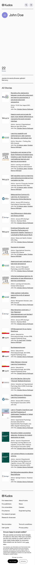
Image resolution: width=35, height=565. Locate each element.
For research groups (8, 514)
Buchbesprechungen (18, 347)
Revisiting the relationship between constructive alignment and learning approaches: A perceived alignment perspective (22, 97)
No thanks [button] (23, 561)
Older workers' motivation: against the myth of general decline (20, 295)
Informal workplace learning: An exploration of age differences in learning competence (22, 278)
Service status (6, 524)
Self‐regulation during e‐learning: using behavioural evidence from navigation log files (22, 178)
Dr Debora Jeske (22, 145)
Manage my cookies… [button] (17, 557)
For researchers (7, 500)
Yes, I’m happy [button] (12, 561)
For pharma (6, 511)
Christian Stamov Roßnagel (25, 109)
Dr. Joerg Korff (21, 340)
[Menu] (31, 5)
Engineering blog (25, 511)
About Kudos (23, 500)
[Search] (26, 5)
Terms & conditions (25, 524)
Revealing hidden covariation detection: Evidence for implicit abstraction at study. (21, 435)
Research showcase (8, 517)
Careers (21, 507)
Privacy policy (23, 528)
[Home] (7, 5)
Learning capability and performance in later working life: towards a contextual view (21, 136)
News (21, 504)
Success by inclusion (18, 247)
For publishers (6, 504)
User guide (5, 528)
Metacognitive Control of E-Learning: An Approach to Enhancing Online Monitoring (21, 197)
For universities (7, 507)
